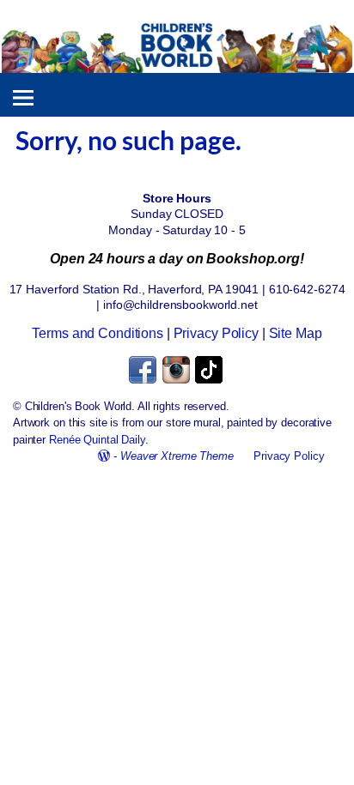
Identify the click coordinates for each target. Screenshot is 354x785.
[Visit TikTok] (210, 381)
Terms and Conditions (97, 333)
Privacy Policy (216, 333)
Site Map (295, 333)
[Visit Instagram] (177, 381)
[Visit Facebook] (144, 381)
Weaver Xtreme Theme (177, 456)
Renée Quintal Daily (97, 439)
